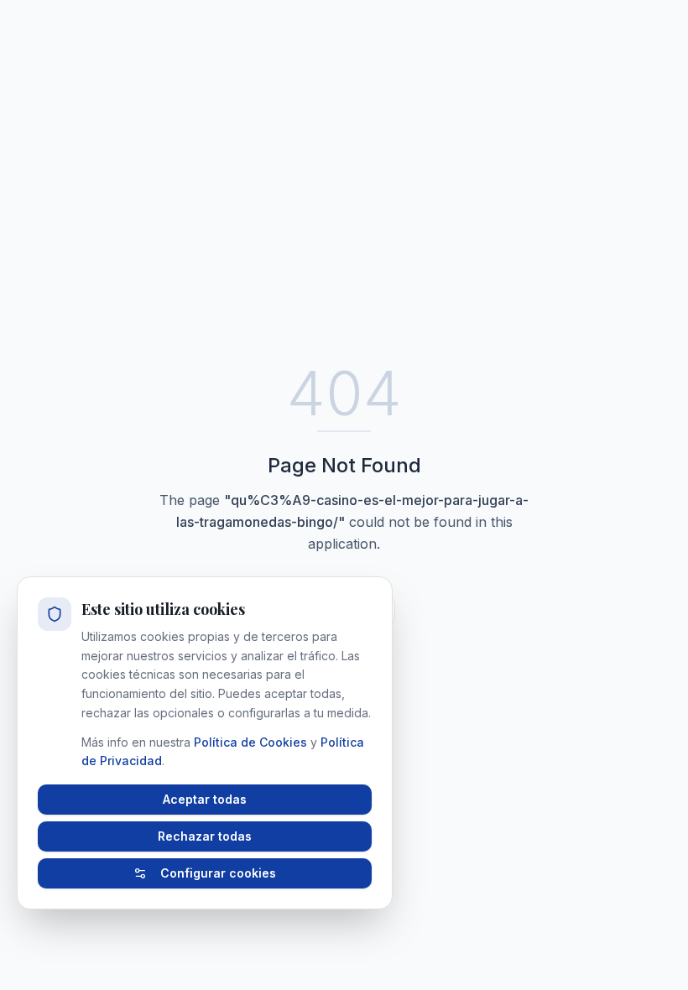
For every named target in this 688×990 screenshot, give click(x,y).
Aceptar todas (205, 799)
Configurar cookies (218, 873)
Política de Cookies (250, 742)
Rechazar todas (205, 836)
